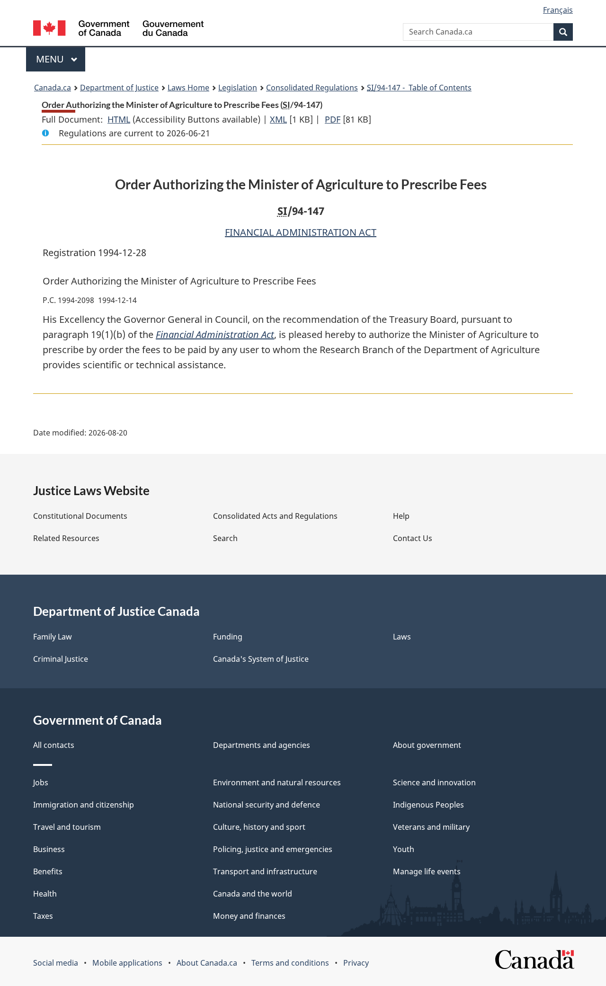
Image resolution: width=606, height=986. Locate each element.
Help (401, 516)
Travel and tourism (67, 827)
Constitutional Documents (80, 516)
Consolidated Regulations (312, 87)
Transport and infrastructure (265, 871)
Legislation (237, 87)
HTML (118, 119)
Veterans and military (431, 827)
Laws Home (188, 87)
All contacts (53, 745)
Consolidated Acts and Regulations (275, 516)
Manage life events (427, 871)
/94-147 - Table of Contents (419, 87)
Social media (55, 963)
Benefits (47, 871)
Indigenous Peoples (428, 804)
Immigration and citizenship (83, 804)
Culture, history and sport (259, 827)
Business (49, 849)
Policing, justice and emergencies (272, 849)
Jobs (40, 782)
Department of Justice (119, 87)
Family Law (52, 636)
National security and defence (266, 804)
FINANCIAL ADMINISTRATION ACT (300, 232)
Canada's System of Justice (261, 659)
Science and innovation (434, 782)
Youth (403, 849)
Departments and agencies (261, 745)
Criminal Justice (60, 659)
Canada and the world (252, 893)
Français (558, 10)
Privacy (356, 963)
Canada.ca (52, 87)
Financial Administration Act (215, 334)
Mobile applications (127, 963)
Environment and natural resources (277, 782)
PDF (332, 119)
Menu (51, 59)
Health (45, 893)
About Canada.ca (207, 963)
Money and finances (249, 916)
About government (427, 745)
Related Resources (66, 538)
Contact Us (412, 538)
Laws (402, 636)
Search (225, 538)
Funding (227, 636)
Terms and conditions (290, 963)
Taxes (43, 916)
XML (278, 119)
